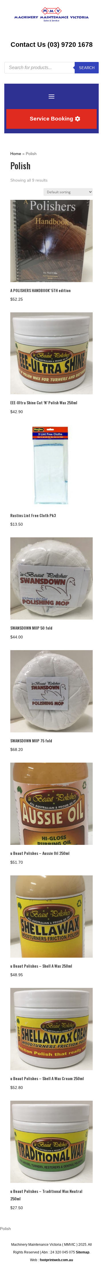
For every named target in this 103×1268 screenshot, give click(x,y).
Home (15, 153)
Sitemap (82, 1252)
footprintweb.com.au (56, 1260)
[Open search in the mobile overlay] (51, 67)
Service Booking (51, 119)
